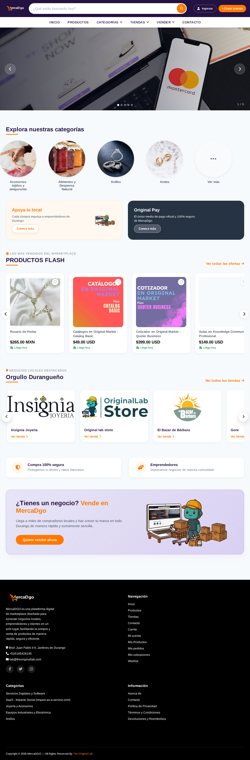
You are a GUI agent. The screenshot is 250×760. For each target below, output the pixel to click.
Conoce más (25, 228)
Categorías (108, 22)
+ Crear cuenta (232, 8)
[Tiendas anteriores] (6, 417)
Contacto (191, 22)
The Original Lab (83, 753)
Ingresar (207, 8)
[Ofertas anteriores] (6, 314)
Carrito (132, 629)
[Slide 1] (116, 105)
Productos (78, 22)
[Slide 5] (134, 105)
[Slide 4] (131, 105)
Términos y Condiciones (144, 712)
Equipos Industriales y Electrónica (28, 712)
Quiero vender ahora (40, 540)
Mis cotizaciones (139, 654)
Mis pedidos (136, 648)
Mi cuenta (134, 635)
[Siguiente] (239, 69)
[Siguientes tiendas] (243, 417)
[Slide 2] (121, 105)
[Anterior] (10, 69)
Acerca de (134, 693)
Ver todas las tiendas (222, 380)
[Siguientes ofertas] (244, 314)
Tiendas (138, 22)
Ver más (21, 86)
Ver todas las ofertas (223, 264)
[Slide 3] (127, 105)
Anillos (10, 719)
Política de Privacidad (142, 706)
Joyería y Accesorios (19, 706)
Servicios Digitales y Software (25, 693)
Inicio (54, 22)
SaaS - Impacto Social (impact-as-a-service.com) (38, 700)
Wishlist (133, 661)
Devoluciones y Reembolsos (147, 719)
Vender (164, 22)
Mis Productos (137, 642)
